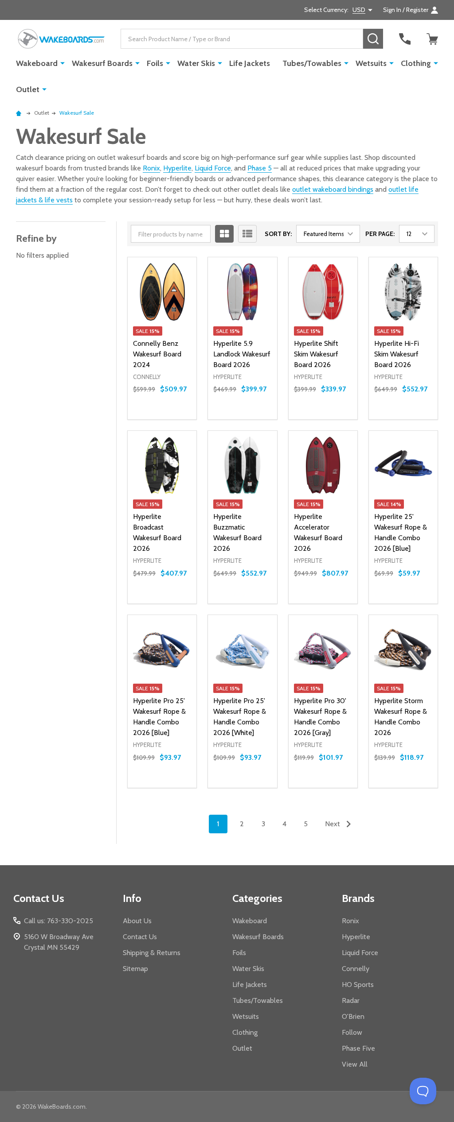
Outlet (27, 89)
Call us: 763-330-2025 (58, 921)
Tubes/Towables (311, 63)
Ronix (151, 168)
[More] (62, 62)
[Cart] (432, 39)
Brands (358, 898)
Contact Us (140, 936)
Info (132, 898)
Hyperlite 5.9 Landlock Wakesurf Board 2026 (241, 354)
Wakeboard (37, 63)
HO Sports (358, 984)
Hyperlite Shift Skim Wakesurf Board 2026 (316, 354)
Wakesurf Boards (102, 63)
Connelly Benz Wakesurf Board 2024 (157, 354)
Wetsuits (371, 63)
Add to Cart (258, 415)
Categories (257, 898)
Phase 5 (259, 168)
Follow (352, 1032)
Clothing (416, 63)
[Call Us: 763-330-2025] (405, 39)
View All (355, 1064)
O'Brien (353, 1016)
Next (333, 824)
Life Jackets (249, 63)
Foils (155, 63)
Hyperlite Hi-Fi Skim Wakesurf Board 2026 (396, 354)
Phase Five (358, 1048)
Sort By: (278, 234)
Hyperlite (177, 168)
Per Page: (380, 234)
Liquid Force (213, 168)
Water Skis (196, 63)
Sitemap (135, 968)
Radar (351, 1000)
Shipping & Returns (151, 952)
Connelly (355, 968)
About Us (137, 921)
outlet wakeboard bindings (332, 189)
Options (162, 419)
